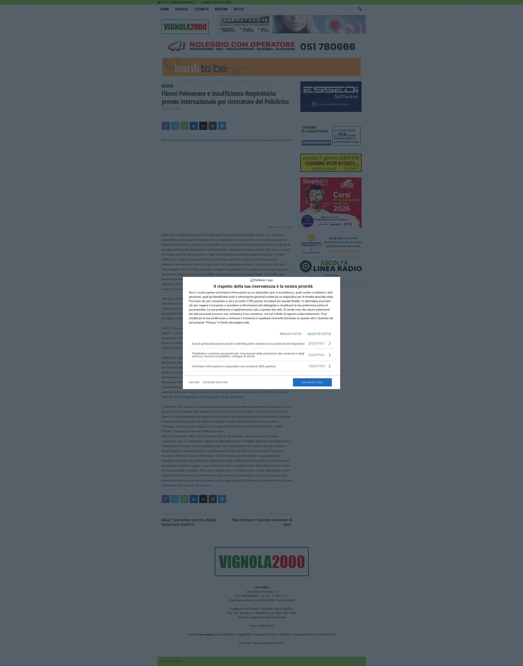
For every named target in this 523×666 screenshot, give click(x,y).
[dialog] (261, 333)
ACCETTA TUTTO (319, 333)
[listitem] (261, 366)
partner (194, 382)
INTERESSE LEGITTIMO (215, 382)
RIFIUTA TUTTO (290, 333)
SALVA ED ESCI (312, 382)
